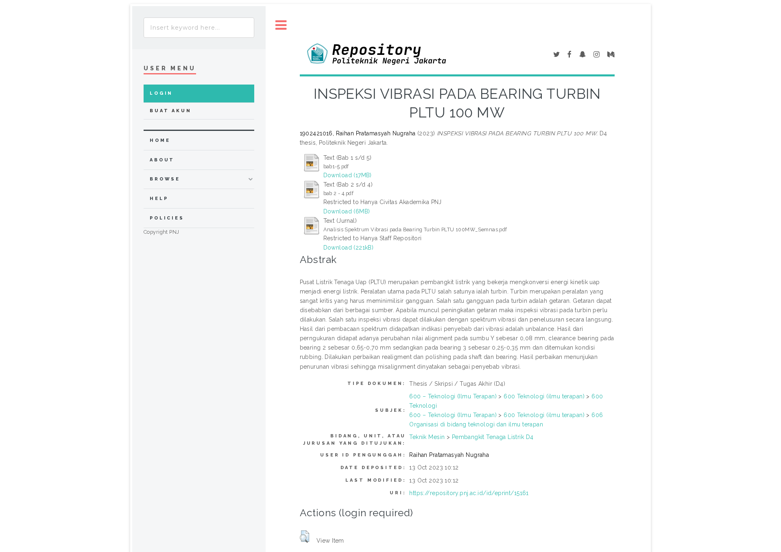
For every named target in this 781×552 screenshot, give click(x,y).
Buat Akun (171, 110)
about (162, 160)
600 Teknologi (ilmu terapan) (544, 396)
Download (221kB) (348, 247)
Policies (167, 218)
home (160, 140)
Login (161, 93)
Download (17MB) (347, 175)
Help (159, 198)
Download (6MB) (346, 211)
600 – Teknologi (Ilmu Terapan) (453, 396)
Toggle (281, 25)
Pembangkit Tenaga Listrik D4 (493, 437)
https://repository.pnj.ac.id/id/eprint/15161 (468, 493)
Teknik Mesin (427, 437)
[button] (304, 536)
